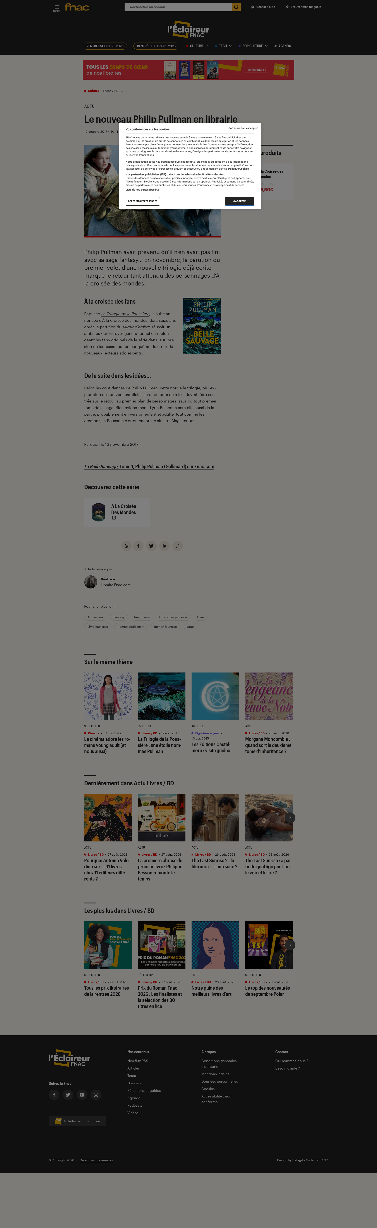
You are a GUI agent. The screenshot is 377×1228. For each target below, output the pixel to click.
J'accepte (239, 201)
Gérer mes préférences (143, 201)
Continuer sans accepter (243, 128)
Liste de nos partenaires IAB (142, 189)
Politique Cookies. (238, 168)
